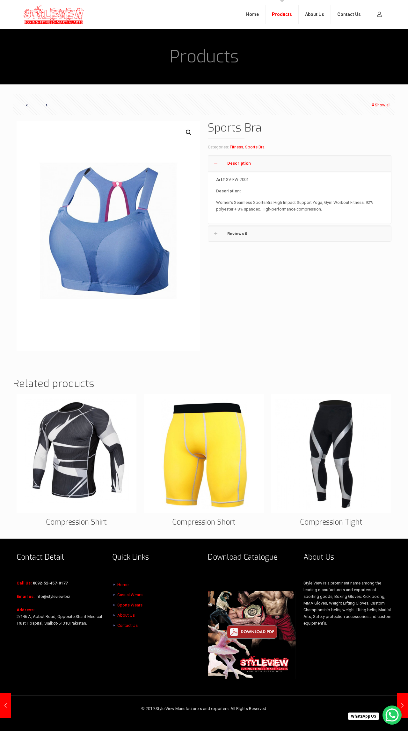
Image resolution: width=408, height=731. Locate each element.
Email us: (26, 596)
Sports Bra (255, 147)
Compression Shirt (76, 522)
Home (122, 584)
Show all (382, 105)
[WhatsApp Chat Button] (392, 715)
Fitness (236, 147)
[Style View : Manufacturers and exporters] (54, 14)
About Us (126, 615)
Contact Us (127, 625)
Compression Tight (331, 522)
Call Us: (24, 583)
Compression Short (204, 522)
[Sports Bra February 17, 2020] (402, 705)
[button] (189, 132)
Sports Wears (129, 605)
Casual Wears (129, 594)
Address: (26, 609)
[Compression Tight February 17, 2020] (5, 705)
